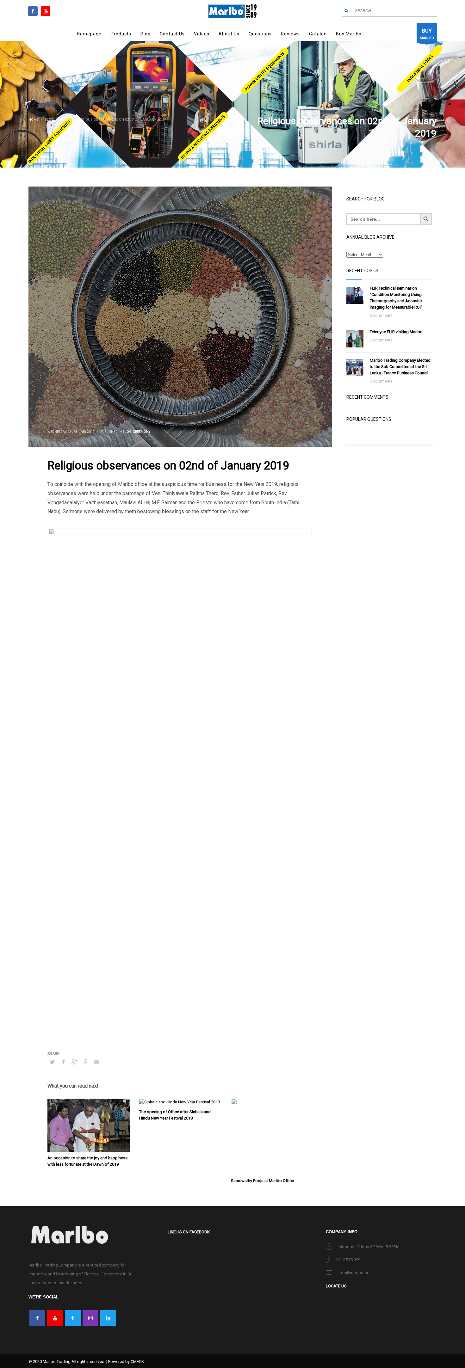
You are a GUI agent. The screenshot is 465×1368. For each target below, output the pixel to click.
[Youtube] (45, 11)
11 (195, 1007)
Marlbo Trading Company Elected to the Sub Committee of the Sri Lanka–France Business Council (400, 366)
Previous (39, 764)
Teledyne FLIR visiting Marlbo (396, 331)
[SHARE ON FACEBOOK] (63, 1060)
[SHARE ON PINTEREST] (85, 1060)
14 (217, 1007)
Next (321, 764)
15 (224, 1007)
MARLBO (427, 34)
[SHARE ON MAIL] (96, 1060)
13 (209, 1007)
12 (202, 1007)
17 (238, 1007)
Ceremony (141, 431)
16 (231, 1007)
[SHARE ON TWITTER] (52, 1061)
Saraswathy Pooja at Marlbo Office (262, 1179)
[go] (346, 11)
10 (187, 1007)
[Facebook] (33, 11)
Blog (127, 431)
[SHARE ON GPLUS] (74, 1060)
